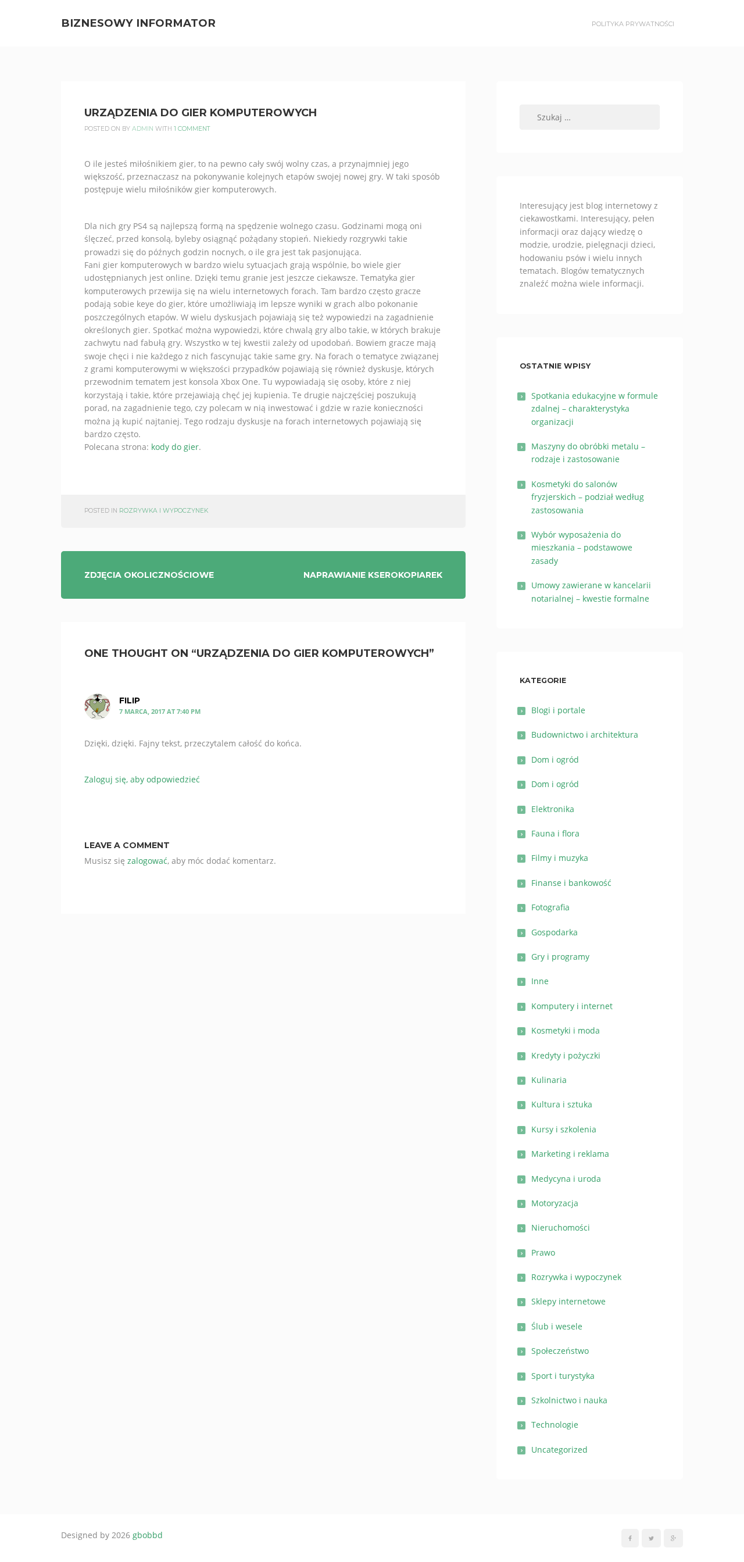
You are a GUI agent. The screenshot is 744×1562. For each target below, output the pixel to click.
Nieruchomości (560, 1227)
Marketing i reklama (570, 1153)
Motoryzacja (554, 1203)
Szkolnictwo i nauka (569, 1400)
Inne (540, 980)
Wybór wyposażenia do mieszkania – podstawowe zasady (581, 547)
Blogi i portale (558, 710)
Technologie (554, 1424)
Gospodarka (554, 932)
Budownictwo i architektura (584, 734)
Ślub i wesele (556, 1326)
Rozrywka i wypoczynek (163, 510)
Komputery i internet (572, 1005)
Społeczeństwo (560, 1350)
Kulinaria (549, 1079)
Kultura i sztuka (561, 1104)
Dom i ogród (555, 759)
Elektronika (552, 808)
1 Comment (192, 129)
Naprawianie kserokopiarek (372, 575)
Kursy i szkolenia (563, 1129)
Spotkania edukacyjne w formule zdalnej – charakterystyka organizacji (594, 408)
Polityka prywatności (633, 24)
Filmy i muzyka (559, 857)
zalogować (147, 860)
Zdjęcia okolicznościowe (149, 575)
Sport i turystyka (563, 1375)
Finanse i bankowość (571, 882)
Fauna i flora (555, 833)
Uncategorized (559, 1449)
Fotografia (550, 907)
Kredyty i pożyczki (565, 1055)
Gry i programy (560, 956)
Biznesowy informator (138, 23)
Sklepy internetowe (568, 1301)
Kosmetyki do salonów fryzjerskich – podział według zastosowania (587, 497)
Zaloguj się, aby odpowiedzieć (142, 779)
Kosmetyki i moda (565, 1030)
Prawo (543, 1252)
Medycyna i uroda (566, 1178)
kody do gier (175, 446)
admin (142, 129)
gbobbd (148, 1534)
